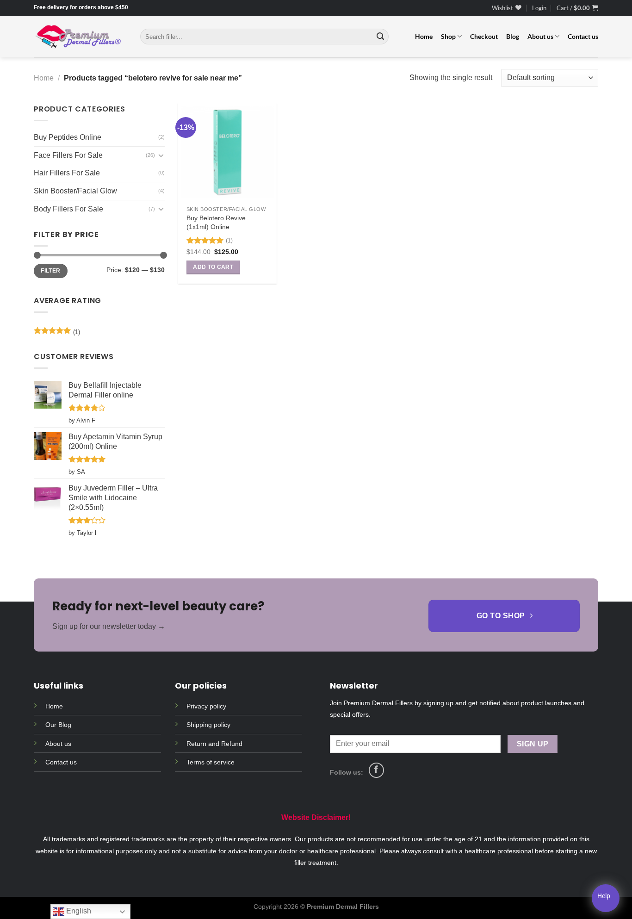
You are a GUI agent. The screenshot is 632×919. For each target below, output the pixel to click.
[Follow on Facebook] (376, 770)
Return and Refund (214, 743)
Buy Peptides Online (67, 137)
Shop (448, 36)
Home (424, 36)
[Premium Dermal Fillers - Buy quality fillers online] (80, 37)
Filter (50, 270)
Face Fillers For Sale (68, 155)
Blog (512, 36)
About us (540, 36)
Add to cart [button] (213, 267)
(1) (57, 334)
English (77, 911)
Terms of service (210, 762)
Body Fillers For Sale (68, 208)
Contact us (583, 36)
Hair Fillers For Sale (67, 173)
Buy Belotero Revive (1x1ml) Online (216, 222)
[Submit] (380, 36)
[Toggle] (161, 155)
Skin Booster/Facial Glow (75, 191)
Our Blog (58, 724)
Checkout (484, 36)
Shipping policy (208, 724)
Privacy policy (206, 706)
